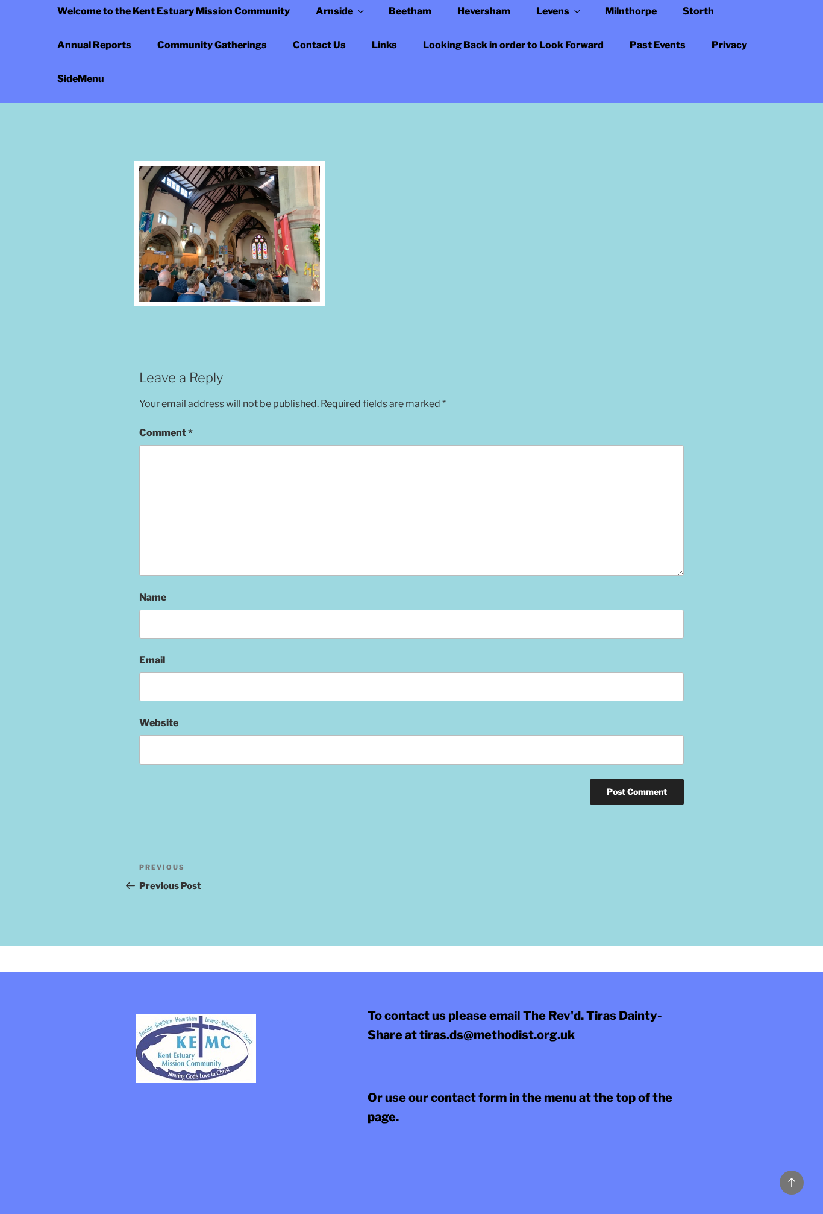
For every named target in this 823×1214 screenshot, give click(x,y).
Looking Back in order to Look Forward (513, 45)
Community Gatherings (212, 45)
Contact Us (319, 45)
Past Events (658, 45)
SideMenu (80, 78)
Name (152, 597)
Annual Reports (94, 45)
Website (158, 723)
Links (384, 45)
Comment (166, 432)
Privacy (729, 45)
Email (152, 660)
